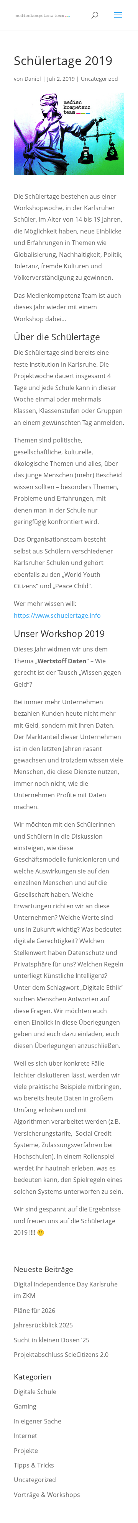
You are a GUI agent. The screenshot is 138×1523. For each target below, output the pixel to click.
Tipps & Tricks (34, 1465)
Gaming (25, 1406)
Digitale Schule (35, 1392)
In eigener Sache (37, 1421)
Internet (25, 1436)
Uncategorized (99, 78)
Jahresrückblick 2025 (43, 1325)
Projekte (26, 1450)
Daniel (33, 78)
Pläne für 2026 (34, 1310)
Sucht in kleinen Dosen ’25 (51, 1340)
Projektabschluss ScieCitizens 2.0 (61, 1354)
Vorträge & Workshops (47, 1494)
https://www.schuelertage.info (57, 615)
